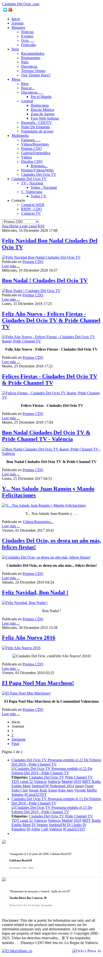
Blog (25, 84)
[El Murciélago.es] (17, 951)
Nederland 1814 (62, 786)
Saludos (17, 794)
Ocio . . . (27, 40)
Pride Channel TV (79, 777)
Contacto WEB (32, 205)
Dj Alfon (33, 829)
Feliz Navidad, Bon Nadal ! (35, 592)
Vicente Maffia (85, 790)
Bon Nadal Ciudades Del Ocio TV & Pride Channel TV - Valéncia (46, 435)
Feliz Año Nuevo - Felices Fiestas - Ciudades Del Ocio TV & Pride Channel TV (51, 320)
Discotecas (29, 66)
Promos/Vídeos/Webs (37, 170)
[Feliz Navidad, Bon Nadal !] (25, 603)
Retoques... (39, 166)
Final (15, 744)
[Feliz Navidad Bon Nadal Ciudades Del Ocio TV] (41, 257)
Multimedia (20, 136)
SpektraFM (40, 786)
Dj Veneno (40, 825)
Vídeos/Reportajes (35, 144)
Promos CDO (31, 148)
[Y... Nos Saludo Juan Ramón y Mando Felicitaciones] (44, 505)
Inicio (15, 19)
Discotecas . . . (32, 92)
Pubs (25, 62)
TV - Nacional (32, 183)
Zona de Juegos (42, 114)
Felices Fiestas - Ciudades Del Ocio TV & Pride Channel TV (49, 379)
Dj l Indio (74, 825)
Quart (89, 786)
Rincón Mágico (42, 110)
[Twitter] (5, 9)
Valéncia (54, 782)
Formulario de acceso (37, 131)
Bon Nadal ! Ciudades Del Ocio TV (45, 280)
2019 (77, 782)
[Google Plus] (10, 9)
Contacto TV (31, 213)
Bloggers (18, 27)
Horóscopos (40, 105)
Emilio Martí (21, 786)
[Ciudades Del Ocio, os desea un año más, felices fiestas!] (46, 557)
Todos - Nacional (44, 187)
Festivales (28, 45)
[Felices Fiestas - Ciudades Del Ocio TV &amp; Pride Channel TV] (51, 397)
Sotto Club (19, 790)
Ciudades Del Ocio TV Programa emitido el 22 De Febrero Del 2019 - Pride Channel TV (56, 762)
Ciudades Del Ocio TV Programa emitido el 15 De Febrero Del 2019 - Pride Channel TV (56, 801)
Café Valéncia (51, 829)
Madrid (67, 782)
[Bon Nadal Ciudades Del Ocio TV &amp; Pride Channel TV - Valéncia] (51, 453)
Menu (15, 79)
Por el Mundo (41, 97)
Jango (79, 786)
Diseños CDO (32, 161)
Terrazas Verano (33, 71)
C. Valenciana (31, 192)
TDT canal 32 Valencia (29, 782)
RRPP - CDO (31, 209)
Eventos (27, 36)
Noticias (27, 32)
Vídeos (26, 157)
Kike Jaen (65, 790)
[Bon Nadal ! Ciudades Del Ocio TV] (31, 291)
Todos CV (38, 196)
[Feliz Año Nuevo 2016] (21, 648)
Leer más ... (11, 266)
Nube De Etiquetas (35, 127)
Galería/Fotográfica (35, 153)
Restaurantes (30, 58)
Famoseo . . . (30, 140)
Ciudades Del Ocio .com (20, 4)
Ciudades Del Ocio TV (38, 174)
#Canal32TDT (35, 794)
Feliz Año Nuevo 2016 (28, 637)
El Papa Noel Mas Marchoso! (38, 683)
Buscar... (27, 88)
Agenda (17, 23)
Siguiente (18, 739)
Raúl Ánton (48, 790)
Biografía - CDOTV (36, 123)
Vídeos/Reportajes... (38, 522)
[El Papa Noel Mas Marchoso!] (26, 693)
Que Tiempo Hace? (36, 75)
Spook (34, 790)
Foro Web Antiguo (45, 118)
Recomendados (32, 53)
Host (15, 49)
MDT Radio (91, 782)
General (27, 101)
